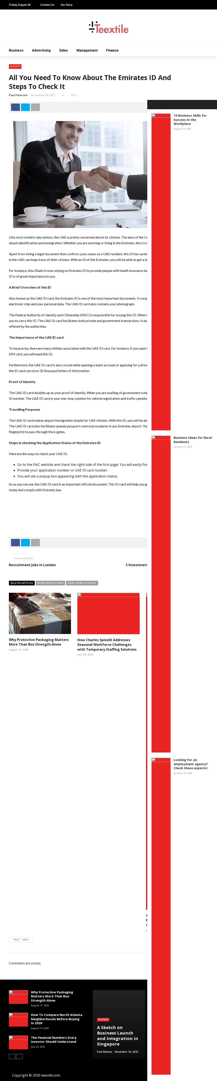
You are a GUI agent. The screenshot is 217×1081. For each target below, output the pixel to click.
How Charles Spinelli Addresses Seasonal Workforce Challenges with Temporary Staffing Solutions (106, 645)
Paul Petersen (18, 95)
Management (87, 50)
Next (26, 939)
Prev (16, 939)
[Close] (152, 104)
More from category (82, 583)
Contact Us (47, 4)
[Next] (19, 1056)
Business (16, 50)
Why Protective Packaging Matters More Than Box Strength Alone (39, 642)
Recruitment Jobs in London (32, 565)
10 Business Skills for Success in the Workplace (190, 119)
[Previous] (12, 1056)
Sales (63, 50)
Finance (112, 50)
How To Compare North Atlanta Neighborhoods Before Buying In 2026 (56, 1019)
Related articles (22, 583)
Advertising (41, 50)
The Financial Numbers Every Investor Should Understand (54, 1039)
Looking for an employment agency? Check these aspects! (191, 764)
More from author (50, 583)
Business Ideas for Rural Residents (193, 439)
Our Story (66, 4)
